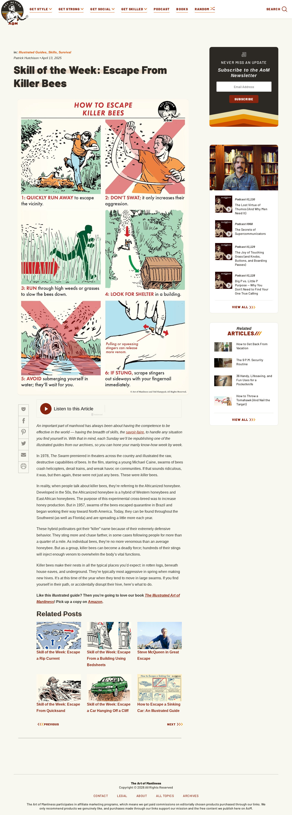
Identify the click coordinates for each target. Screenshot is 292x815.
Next (171, 724)
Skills (52, 52)
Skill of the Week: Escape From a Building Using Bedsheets (108, 658)
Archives (190, 796)
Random (202, 9)
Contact (101, 796)
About (141, 796)
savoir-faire (135, 432)
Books (182, 9)
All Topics (165, 796)
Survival (65, 52)
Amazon (95, 602)
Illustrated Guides (33, 52)
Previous (51, 724)
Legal (122, 796)
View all (240, 307)
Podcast (161, 9)
